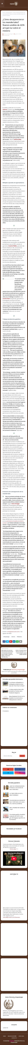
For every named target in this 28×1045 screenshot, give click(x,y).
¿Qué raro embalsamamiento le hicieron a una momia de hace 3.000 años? (16, 787)
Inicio (4, 12)
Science (5, 109)
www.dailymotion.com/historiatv (11, 917)
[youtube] (8, 769)
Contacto (14, 1038)
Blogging (11, 1041)
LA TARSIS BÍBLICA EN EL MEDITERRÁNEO (16, 794)
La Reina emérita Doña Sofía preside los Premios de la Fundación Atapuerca (16, 691)
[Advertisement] (14, 939)
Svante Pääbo (12, 246)
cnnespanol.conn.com (13, 631)
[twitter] (8, 772)
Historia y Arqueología (8, 34)
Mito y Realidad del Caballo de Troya (17, 808)
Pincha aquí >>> (14, 849)
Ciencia (13, 636)
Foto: (4, 228)
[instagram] (19, 772)
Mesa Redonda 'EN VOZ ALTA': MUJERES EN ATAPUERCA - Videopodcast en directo (17, 698)
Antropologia (9, 12)
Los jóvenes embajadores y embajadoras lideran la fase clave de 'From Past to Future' (17, 684)
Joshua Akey (17, 139)
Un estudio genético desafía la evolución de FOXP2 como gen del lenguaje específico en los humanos (17, 817)
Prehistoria (19, 636)
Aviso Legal (21, 1036)
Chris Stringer (15, 504)
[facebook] (19, 769)
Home (4, 1036)
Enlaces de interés (12, 1036)
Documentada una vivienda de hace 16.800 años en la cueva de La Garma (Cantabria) (17, 801)
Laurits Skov (6, 298)
